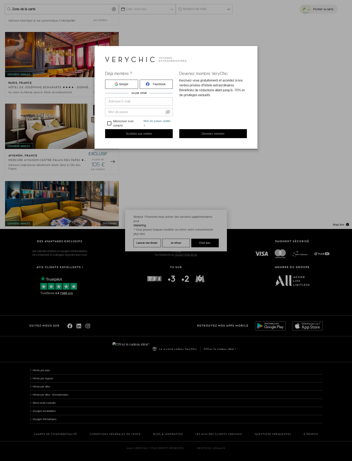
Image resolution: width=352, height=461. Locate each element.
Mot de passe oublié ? (157, 123)
